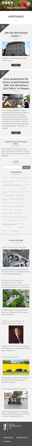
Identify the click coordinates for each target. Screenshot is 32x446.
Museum (4, 220)
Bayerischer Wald (23, 178)
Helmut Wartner (17, 199)
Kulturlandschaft (16, 207)
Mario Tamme (6, 216)
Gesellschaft (19, 196)
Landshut (17, 210)
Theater (4, 231)
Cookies (6, 441)
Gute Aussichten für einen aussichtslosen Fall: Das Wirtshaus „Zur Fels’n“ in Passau (16, 83)
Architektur (5, 177)
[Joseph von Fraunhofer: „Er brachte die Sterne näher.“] (16, 343)
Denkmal (5, 192)
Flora (3, 195)
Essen (22, 192)
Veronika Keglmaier (8, 234)
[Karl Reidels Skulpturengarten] (16, 408)
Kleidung (10, 202)
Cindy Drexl (25, 184)
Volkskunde (19, 234)
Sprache (21, 224)
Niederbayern (9, 224)
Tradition (15, 231)
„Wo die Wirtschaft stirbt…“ (16, 34)
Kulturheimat (16, 7)
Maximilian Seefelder (18, 217)
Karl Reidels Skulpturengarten (14, 389)
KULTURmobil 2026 (10, 357)
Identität (4, 202)
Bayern (5, 182)
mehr (16, 65)
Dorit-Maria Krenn (14, 191)
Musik (10, 220)
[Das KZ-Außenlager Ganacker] (16, 266)
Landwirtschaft (7, 213)
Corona (24, 188)
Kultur (21, 202)
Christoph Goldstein (11, 185)
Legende (25, 213)
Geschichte (10, 196)
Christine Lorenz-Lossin (21, 181)
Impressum (8, 438)
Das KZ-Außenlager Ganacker (14, 247)
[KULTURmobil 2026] (16, 375)
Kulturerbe (5, 206)
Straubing (22, 227)
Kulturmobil (5, 209)
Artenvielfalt (12, 178)
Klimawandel (15, 202)
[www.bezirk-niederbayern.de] (12, 427)
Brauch (12, 182)
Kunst (11, 210)
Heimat (5, 199)
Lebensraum (18, 213)
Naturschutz (20, 220)
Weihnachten (26, 234)
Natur (15, 220)
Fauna (27, 192)
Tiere (9, 230)
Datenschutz (22, 438)
